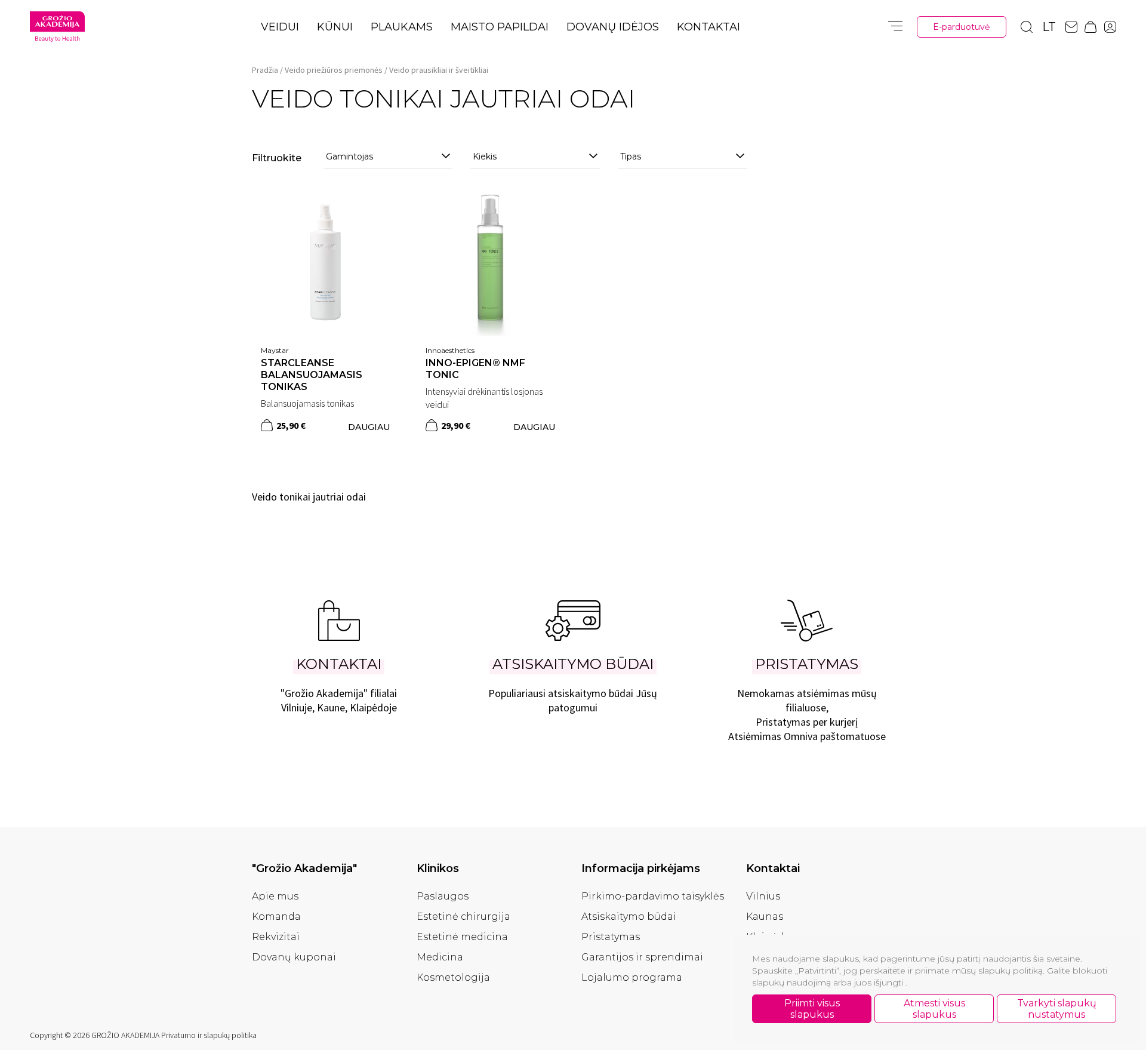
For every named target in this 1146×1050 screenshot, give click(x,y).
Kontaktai (708, 26)
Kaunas (764, 916)
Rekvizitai (276, 936)
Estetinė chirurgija (463, 916)
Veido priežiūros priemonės (334, 70)
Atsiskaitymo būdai (628, 916)
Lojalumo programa (631, 977)
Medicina (440, 957)
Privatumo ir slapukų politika (209, 1035)
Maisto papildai (500, 26)
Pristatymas (610, 936)
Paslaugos (443, 896)
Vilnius (763, 896)
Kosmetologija (453, 977)
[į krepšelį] (267, 425)
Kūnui (335, 26)
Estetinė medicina (462, 936)
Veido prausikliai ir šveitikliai (438, 70)
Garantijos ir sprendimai (642, 957)
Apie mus (275, 896)
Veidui (280, 26)
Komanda (276, 916)
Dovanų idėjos (612, 26)
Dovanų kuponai (294, 957)
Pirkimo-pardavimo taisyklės (652, 896)
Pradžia (265, 70)
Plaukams (402, 26)
